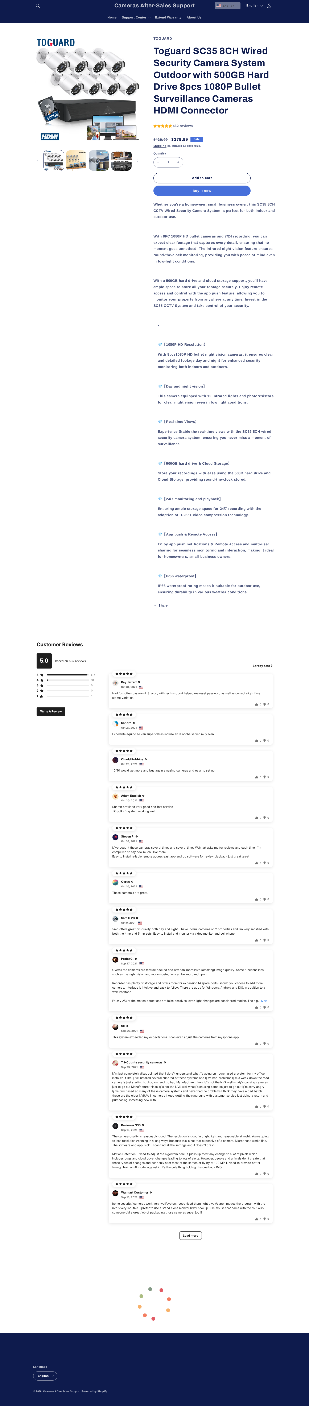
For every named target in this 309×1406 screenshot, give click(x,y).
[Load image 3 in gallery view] (99, 160)
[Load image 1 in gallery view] (54, 160)
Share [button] (163, 605)
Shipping (159, 146)
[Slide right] (137, 160)
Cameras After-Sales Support (62, 1391)
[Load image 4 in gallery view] (121, 160)
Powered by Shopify (94, 1391)
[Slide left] (37, 160)
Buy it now (202, 191)
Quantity (159, 153)
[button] (38, 6)
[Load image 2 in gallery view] (76, 160)
